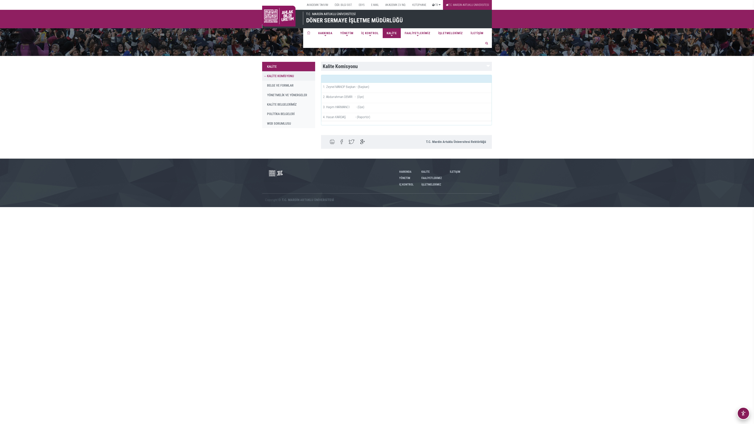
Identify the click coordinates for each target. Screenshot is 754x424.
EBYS (361, 4)
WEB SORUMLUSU (279, 123)
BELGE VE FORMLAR (280, 85)
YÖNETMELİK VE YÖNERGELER (287, 95)
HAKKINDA (325, 33)
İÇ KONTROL (370, 33)
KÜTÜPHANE (419, 4)
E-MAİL (375, 4)
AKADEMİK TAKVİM (317, 4)
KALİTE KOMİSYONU (280, 76)
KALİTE (392, 33)
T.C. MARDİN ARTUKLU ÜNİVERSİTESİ (468, 4)
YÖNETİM (346, 33)
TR (436, 4)
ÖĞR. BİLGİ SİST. (343, 4)
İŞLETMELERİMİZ (450, 33)
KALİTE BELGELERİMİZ (282, 104)
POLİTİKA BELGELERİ (281, 114)
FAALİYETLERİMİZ (417, 33)
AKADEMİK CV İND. (395, 4)
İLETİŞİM (477, 33)
